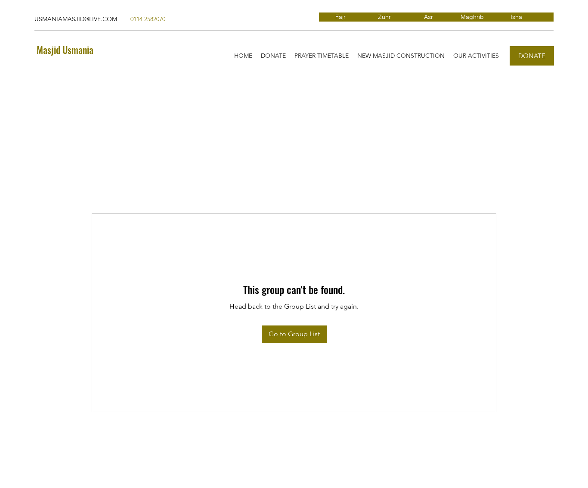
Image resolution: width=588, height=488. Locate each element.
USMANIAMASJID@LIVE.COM (75, 19)
